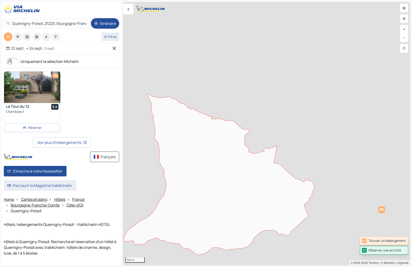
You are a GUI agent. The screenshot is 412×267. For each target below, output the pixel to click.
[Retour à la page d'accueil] (23, 9)
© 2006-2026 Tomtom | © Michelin (373, 263)
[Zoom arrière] (404, 37)
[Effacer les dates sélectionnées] (115, 48)
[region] (266, 133)
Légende (403, 263)
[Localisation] (404, 48)
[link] (384, 240)
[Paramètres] (404, 18)
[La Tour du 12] (32, 87)
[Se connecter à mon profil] (404, 8)
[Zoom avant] (404, 29)
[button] (382, 210)
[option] (8, 37)
